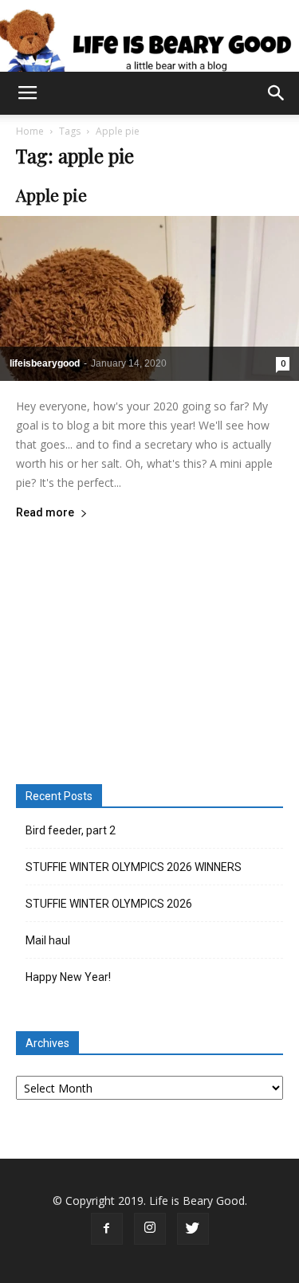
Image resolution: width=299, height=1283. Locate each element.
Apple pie (51, 194)
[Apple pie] (149, 298)
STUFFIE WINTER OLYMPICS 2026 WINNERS (134, 867)
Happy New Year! (68, 977)
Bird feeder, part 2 (71, 830)
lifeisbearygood (45, 363)
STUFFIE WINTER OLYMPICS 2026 (109, 903)
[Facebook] (107, 1229)
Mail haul (48, 940)
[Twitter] (193, 1229)
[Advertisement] (149, 649)
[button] (276, 93)
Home (30, 131)
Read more (45, 513)
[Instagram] (150, 1229)
